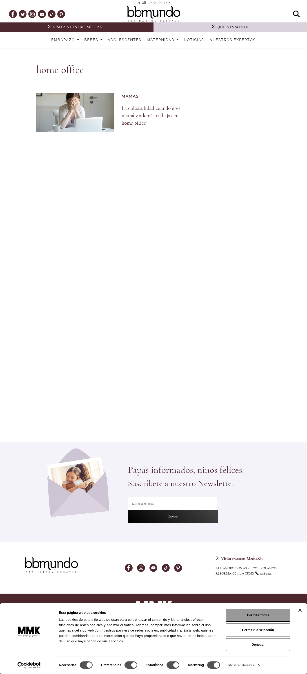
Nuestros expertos (232, 40)
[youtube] (42, 14)
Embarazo (63, 40)
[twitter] (22, 14)
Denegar (258, 644)
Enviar (173, 516)
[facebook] (13, 14)
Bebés (92, 40)
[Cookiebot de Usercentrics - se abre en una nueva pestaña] (29, 665)
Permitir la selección (258, 630)
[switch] (131, 665)
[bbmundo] (153, 14)
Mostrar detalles (241, 665)
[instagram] (32, 14)
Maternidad (161, 40)
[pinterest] (61, 14)
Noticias (194, 40)
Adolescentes (124, 40)
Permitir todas (258, 615)
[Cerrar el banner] (300, 610)
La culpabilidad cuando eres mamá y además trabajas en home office (151, 116)
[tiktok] (51, 14)
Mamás (130, 97)
